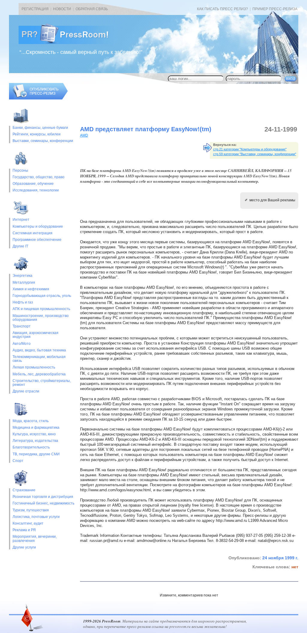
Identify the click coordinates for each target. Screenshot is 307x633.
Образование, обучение (33, 184)
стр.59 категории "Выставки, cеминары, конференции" (254, 154)
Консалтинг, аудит (28, 523)
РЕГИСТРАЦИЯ (35, 9)
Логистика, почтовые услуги (36, 517)
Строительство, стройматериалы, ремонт (42, 383)
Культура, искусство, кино (34, 434)
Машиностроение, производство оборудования (41, 318)
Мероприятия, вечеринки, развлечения (35, 539)
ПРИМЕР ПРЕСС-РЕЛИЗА (274, 9)
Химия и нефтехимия (31, 289)
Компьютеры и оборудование (38, 227)
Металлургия (24, 283)
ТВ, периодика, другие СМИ (36, 454)
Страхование (24, 490)
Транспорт (22, 326)
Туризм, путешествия (31, 510)
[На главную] (68, 43)
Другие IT (20, 246)
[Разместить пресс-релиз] (38, 98)
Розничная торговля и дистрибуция (43, 497)
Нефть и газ (23, 302)
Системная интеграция (32, 233)
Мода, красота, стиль (31, 421)
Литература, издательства (35, 441)
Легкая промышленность (34, 367)
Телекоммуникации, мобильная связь (39, 359)
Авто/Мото (22, 344)
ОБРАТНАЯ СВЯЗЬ (92, 9)
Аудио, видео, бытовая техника (39, 350)
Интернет (21, 220)
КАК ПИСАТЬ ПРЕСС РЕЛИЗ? (222, 9)
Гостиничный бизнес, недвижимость (43, 503)
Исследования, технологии (36, 190)
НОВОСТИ (62, 9)
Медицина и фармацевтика (36, 428)
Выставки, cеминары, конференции (43, 141)
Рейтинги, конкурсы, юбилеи (37, 134)
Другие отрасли (26, 391)
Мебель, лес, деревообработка (39, 374)
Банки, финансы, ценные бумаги (40, 128)
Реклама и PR (24, 530)
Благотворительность (31, 447)
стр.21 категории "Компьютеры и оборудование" (250, 149)
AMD (84, 135)
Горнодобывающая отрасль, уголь (42, 296)
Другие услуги (24, 547)
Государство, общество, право (38, 177)
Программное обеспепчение (37, 240)
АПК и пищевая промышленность (41, 309)
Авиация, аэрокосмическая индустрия (35, 335)
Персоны (20, 171)
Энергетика (22, 276)
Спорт (18, 461)
